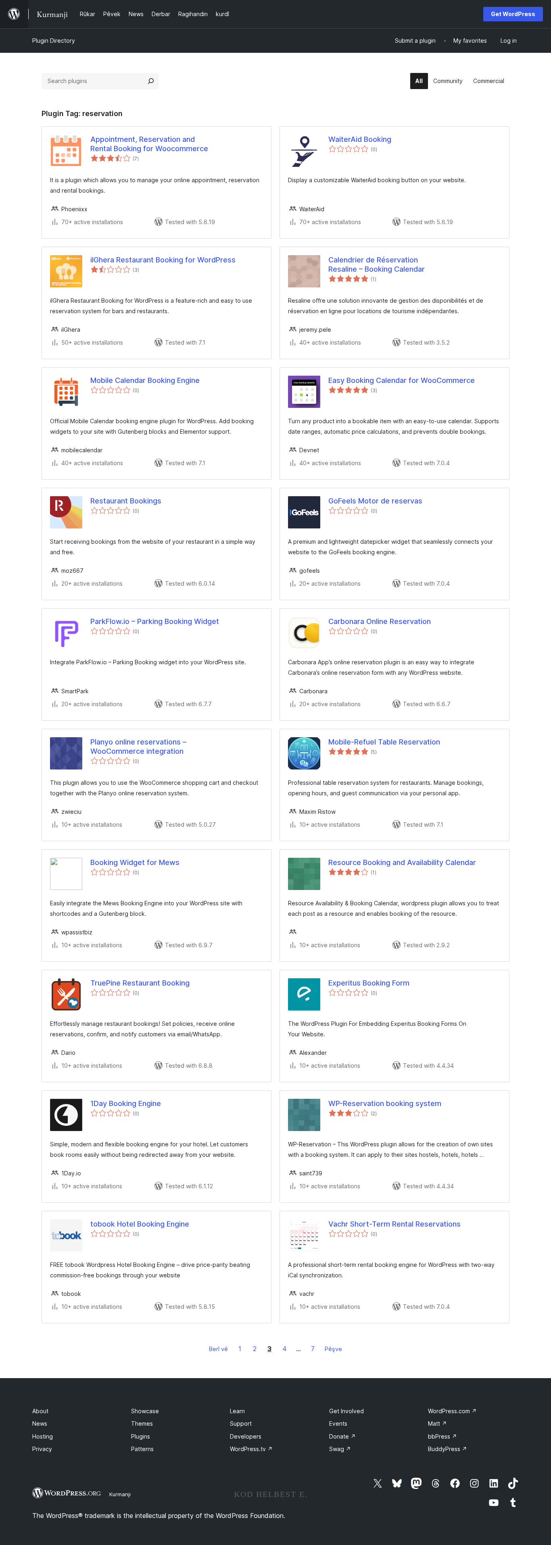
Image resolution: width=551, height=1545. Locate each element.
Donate (342, 1436)
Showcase (145, 1411)
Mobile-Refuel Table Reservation (384, 742)
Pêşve (333, 1348)
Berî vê (218, 1348)
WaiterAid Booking (359, 139)
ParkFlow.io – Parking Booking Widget (154, 621)
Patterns (142, 1448)
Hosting (42, 1436)
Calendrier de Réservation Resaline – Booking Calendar (376, 264)
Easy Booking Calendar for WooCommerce (401, 380)
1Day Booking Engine (125, 1103)
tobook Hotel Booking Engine (139, 1224)
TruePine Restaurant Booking (140, 983)
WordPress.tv (251, 1448)
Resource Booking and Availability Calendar (402, 862)
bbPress (442, 1436)
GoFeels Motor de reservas (375, 501)
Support (241, 1423)
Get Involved (346, 1411)
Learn (237, 1411)
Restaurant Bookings (125, 501)
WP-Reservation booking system (384, 1103)
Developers (245, 1436)
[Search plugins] (151, 81)
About (40, 1411)
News (39, 1423)
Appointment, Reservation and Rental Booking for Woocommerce (149, 144)
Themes (142, 1423)
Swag (340, 1448)
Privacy (42, 1448)
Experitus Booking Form (368, 983)
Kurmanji (120, 1494)
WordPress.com (452, 1411)
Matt (437, 1423)
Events (338, 1423)
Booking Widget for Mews (134, 862)
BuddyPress (447, 1448)
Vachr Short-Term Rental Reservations (394, 1224)
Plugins (140, 1436)
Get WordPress (513, 13)
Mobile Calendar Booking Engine (145, 380)
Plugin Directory (53, 40)
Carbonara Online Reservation (379, 621)
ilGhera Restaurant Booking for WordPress (163, 260)
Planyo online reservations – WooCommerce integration (138, 746)
